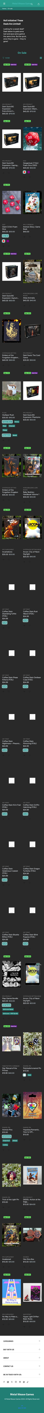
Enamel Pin (27, 1066)
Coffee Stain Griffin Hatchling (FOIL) (31, 806)
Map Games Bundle (10, 998)
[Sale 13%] (11, 390)
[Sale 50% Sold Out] (11, 1043)
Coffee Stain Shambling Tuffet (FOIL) (9, 613)
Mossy (5, 430)
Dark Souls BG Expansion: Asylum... (10, 297)
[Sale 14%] (32, 465)
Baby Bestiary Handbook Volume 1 (31, 493)
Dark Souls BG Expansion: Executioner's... (8, 108)
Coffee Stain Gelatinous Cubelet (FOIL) (10, 871)
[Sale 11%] (32, 271)
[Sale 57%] (11, 1235)
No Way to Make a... (10, 1317)
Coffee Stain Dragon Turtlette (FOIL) (31, 870)
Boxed (15, 435)
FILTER (7, 58)
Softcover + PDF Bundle (10, 1013)
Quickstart (27, 1314)
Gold (29, 1075)
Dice (24, 161)
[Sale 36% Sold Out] (11, 82)
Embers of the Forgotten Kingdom (10, 491)
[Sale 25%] (32, 1235)
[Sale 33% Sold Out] (11, 271)
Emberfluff (6, 1140)
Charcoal (12, 426)
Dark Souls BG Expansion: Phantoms (31, 416)
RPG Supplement (8, 549)
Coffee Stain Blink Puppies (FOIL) (30, 936)
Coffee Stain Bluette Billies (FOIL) (10, 936)
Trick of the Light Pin (10, 1199)
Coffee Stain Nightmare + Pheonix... (11, 742)
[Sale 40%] (11, 1292)
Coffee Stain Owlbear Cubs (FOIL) (32, 678)
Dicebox (26, 1257)
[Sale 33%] (11, 331)
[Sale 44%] (32, 527)
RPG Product (7, 104)
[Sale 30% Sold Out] (32, 390)
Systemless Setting (9, 353)
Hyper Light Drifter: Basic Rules (31, 1318)
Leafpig (5, 1145)
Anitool (15, 1140)
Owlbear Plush (8, 415)
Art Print (5, 609)
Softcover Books (8, 1009)
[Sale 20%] (32, 974)
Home (4, 8)
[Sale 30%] (32, 331)
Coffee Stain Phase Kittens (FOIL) (10, 678)
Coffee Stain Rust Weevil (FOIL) (30, 612)
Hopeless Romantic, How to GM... (31, 1131)
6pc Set (5, 236)
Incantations (7, 552)
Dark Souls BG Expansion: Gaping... (10, 164)
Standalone (6, 435)
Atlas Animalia (29, 298)
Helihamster (6, 1136)
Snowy (17, 422)
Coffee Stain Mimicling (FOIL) (30, 742)
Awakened (6, 1259)
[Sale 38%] (32, 1175)
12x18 (4, 623)
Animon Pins (7, 1130)
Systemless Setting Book (32, 549)
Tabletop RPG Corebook (10, 1066)
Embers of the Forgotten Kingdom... (10, 356)
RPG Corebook (28, 224)
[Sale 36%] (11, 139)
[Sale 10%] (32, 138)
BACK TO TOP (22, 1408)
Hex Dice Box (28, 1259)
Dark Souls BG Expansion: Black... (30, 107)
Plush (4, 413)
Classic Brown (7, 422)
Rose (4, 426)
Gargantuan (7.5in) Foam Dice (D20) (30, 164)
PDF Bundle (6, 1005)
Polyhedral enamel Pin (32, 1068)
